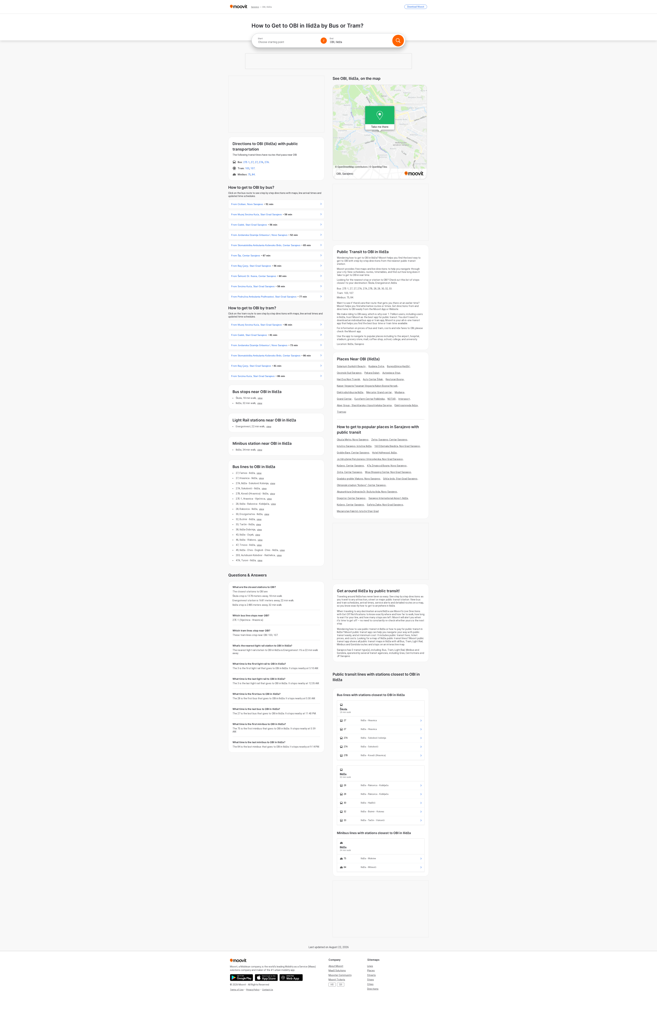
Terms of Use (236, 989)
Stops (370, 979)
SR (340, 984)
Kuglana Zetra (376, 366)
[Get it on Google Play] (241, 977)
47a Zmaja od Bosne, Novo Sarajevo (386, 465)
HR (332, 984)
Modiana (399, 392)
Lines (370, 966)
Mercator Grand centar (379, 392)
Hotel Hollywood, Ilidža (384, 452)
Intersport (404, 398)
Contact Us (267, 989)
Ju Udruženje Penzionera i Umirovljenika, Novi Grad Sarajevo (370, 459)
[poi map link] (380, 132)
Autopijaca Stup (391, 372)
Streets (371, 975)
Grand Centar (344, 398)
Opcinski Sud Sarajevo (349, 372)
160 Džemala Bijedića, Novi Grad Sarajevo (397, 446)
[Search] (398, 40)
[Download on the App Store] (266, 977)
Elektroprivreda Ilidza (406, 405)
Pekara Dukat (371, 372)
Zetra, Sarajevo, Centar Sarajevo (389, 439)
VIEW (260, 398)
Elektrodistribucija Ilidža (350, 392)
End (331, 39)
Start (260, 39)
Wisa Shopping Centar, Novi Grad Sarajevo (388, 472)
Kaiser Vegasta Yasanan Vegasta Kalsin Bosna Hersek (367, 385)
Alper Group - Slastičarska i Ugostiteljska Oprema (364, 405)
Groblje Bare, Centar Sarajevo (353, 452)
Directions (372, 988)
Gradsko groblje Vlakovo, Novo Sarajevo (358, 478)
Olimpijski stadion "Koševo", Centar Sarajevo (361, 485)
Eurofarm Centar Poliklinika (370, 398)
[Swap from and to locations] (324, 41)
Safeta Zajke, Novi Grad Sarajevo (385, 504)
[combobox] (288, 42)
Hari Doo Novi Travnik (348, 379)
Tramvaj (341, 412)
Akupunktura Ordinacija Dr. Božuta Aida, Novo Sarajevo (367, 491)
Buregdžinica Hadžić (398, 366)
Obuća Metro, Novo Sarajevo (352, 439)
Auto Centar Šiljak (373, 379)
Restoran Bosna (395, 379)
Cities (370, 984)
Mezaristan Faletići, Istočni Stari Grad (358, 511)
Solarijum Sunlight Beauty (351, 366)
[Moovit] (238, 7)
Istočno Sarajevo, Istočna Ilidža (354, 446)
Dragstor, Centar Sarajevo (351, 498)
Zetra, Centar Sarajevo (349, 472)
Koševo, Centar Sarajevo (350, 465)
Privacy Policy (252, 989)
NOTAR (392, 398)
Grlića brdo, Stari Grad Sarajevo (400, 478)
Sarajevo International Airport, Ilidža (388, 498)
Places (371, 970)
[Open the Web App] (291, 977)
